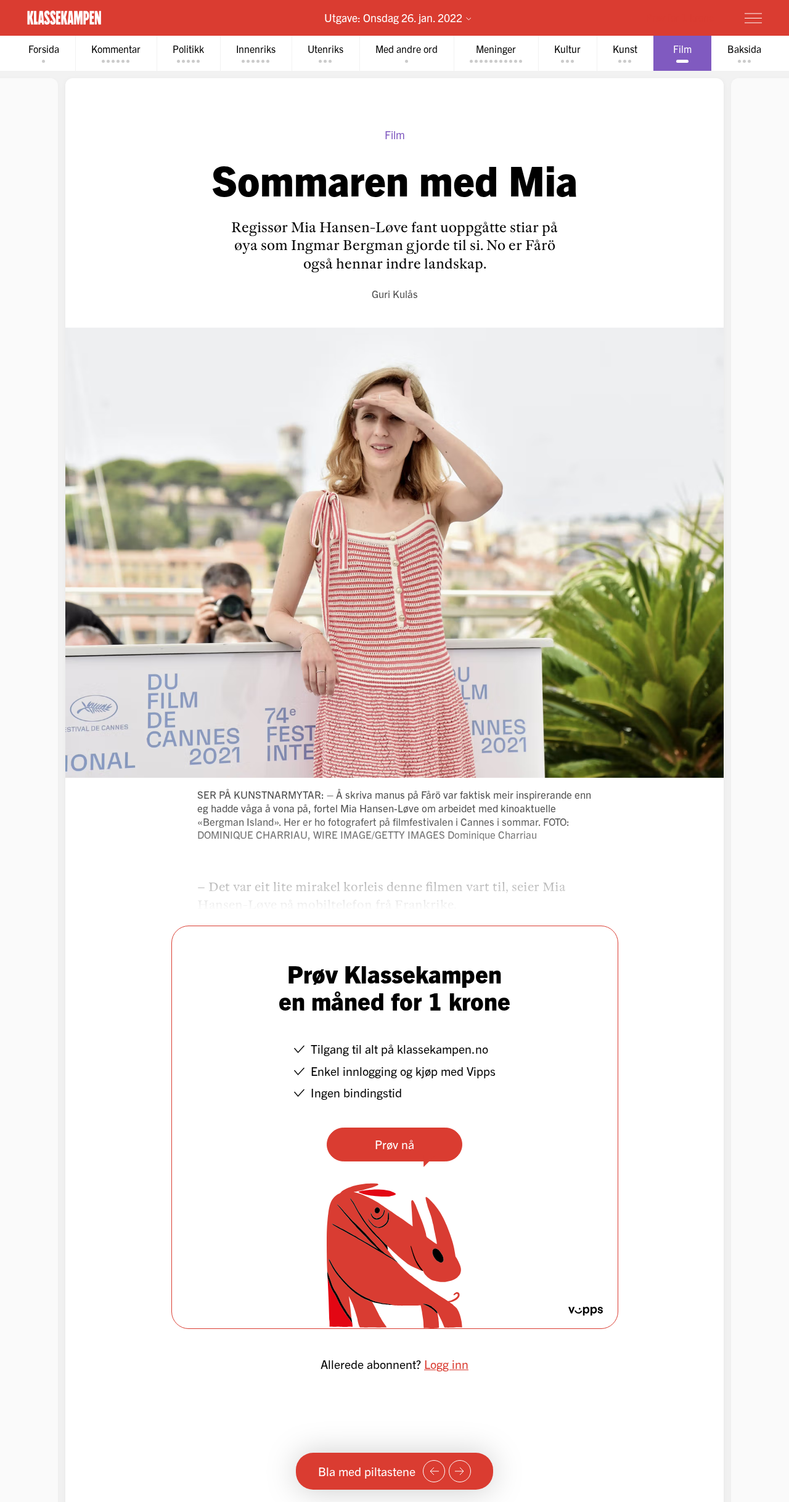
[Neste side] (460, 1471)
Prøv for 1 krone (680, 17)
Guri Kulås (395, 293)
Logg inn (446, 1363)
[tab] (43, 53)
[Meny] (753, 18)
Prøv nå (394, 1144)
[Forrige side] (434, 1471)
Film (395, 134)
